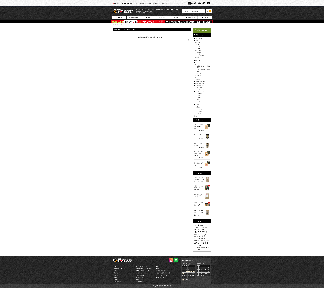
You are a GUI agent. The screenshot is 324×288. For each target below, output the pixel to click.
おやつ (204, 234)
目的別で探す (134, 17)
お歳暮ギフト (198, 75)
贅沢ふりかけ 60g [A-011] (198, 144)
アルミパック (198, 87)
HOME (115, 266)
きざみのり (198, 113)
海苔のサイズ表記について (142, 270)
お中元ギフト (198, 73)
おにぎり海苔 (205, 241)
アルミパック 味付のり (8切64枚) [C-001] (198, 126)
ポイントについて (140, 277)
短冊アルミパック (199, 89)
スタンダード (198, 93)
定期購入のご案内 (140, 275)
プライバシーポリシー (162, 275)
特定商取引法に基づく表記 (163, 273)
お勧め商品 (116, 279)
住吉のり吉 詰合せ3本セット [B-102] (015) (199, 204)
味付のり (197, 42)
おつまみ (197, 238)
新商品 (115, 277)
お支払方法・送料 (161, 270)
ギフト (177, 17)
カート (159, 268)
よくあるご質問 (139, 281)
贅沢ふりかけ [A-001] (198, 135)
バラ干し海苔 (198, 50)
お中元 (196, 225)
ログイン (201, 11)
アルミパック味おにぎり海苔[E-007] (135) (198, 196)
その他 (198, 101)
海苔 (149, 17)
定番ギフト (198, 77)
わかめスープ (198, 109)
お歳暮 (207, 243)
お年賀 (196, 243)
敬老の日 (197, 79)
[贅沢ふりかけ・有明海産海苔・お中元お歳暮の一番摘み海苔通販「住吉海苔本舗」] (124, 11)
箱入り (202, 229)
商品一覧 (120, 17)
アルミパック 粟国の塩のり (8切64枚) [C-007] (199, 153)
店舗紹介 (205, 17)
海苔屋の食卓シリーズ (200, 81)
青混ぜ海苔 (198, 52)
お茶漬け (197, 108)
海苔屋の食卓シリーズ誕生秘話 (143, 268)
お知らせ (116, 270)
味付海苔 (203, 232)
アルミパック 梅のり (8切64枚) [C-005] (198, 163)
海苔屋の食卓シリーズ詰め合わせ (203, 66)
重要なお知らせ (118, 3)
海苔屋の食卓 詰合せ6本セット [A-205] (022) (198, 187)
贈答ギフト (198, 64)
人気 (207, 247)
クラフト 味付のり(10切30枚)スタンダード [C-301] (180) (199, 179)
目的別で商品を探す (202, 30)
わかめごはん (198, 111)
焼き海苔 (197, 44)
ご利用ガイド (191, 17)
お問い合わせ (160, 277)
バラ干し (206, 238)
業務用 (197, 57)
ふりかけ (163, 17)
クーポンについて (140, 279)
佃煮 (196, 106)
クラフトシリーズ (199, 91)
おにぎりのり (198, 46)
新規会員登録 (195, 11)
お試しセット (198, 38)
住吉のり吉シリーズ (200, 83)
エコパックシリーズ (200, 85)
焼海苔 (202, 243)
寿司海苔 (197, 54)
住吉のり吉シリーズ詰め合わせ (203, 70)
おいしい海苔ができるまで (142, 266)
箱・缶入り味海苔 (199, 56)
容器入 (196, 232)
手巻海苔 (197, 48)
